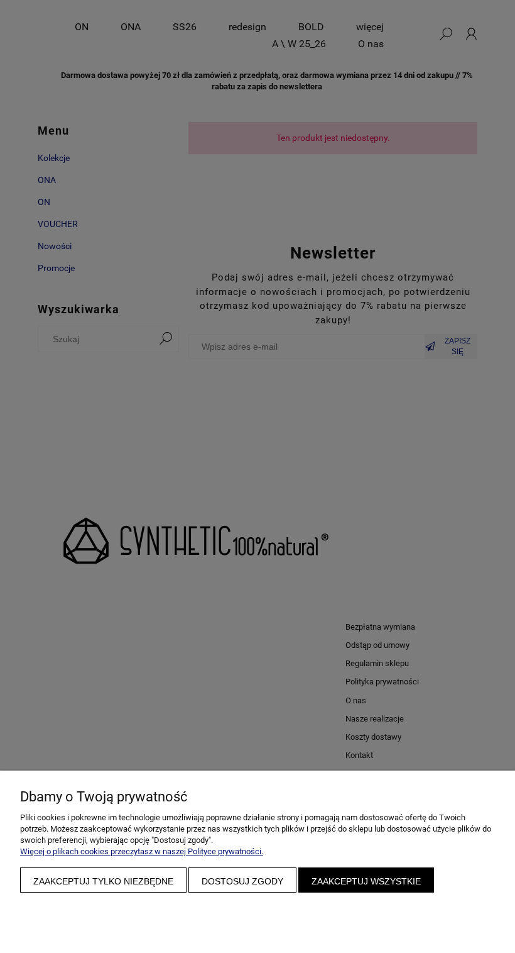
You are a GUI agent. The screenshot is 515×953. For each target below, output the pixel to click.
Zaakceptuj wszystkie (366, 881)
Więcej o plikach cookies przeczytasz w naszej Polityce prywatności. (141, 851)
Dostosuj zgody (242, 881)
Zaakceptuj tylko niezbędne (103, 881)
